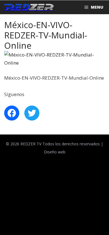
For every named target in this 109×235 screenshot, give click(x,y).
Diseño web (54, 152)
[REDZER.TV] (28, 7)
